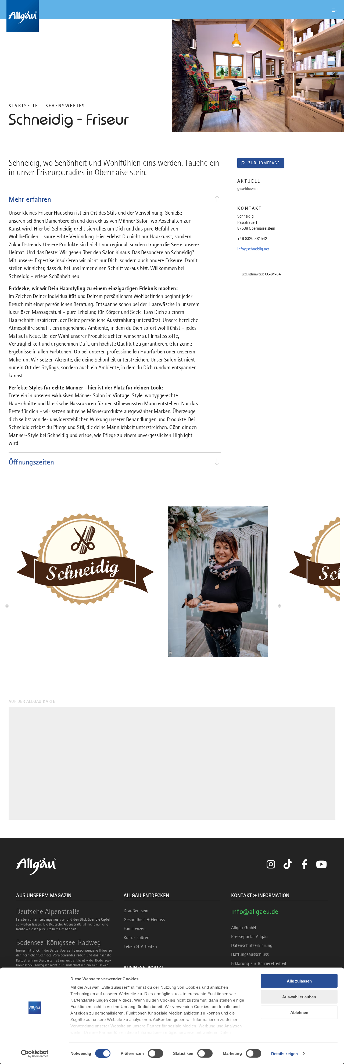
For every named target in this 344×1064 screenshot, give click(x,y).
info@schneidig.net (253, 249)
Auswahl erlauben (299, 996)
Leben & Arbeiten (140, 946)
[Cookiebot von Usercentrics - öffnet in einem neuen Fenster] (34, 1053)
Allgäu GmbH (243, 927)
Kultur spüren (136, 937)
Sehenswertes (65, 105)
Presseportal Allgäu (249, 936)
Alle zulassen (299, 981)
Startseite (23, 105)
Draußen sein (136, 910)
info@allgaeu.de (254, 911)
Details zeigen (284, 1053)
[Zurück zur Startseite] (172, 16)
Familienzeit (135, 928)
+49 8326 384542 (252, 238)
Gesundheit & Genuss (144, 919)
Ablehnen (299, 1012)
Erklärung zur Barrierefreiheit (258, 963)
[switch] (155, 1053)
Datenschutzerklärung (252, 945)
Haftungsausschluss (250, 954)
